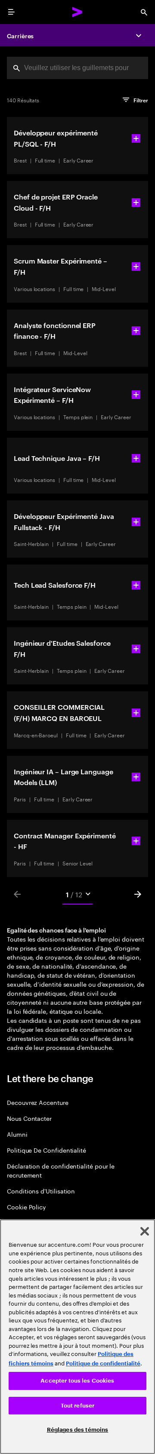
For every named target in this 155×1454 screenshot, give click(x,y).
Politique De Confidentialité (46, 1149)
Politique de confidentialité (103, 1363)
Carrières (20, 35)
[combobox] (77, 68)
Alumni (17, 1133)
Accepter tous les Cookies (77, 1380)
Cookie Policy (26, 1206)
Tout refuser (78, 1405)
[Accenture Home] (77, 12)
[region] (77, 1336)
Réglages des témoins (77, 1430)
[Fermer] (144, 1231)
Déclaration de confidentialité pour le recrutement (61, 1170)
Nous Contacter (29, 1118)
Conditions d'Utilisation (41, 1190)
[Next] (137, 894)
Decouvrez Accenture (37, 1102)
